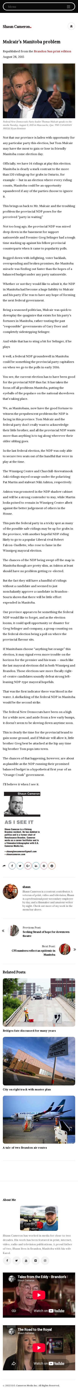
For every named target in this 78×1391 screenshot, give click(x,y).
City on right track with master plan (27, 1089)
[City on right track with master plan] (39, 1061)
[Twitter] (16, 1260)
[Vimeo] (35, 1260)
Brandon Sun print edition (52, 51)
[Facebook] (7, 1260)
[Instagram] (45, 1260)
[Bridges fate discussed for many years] (39, 1002)
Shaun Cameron (16, 26)
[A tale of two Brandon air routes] (39, 1120)
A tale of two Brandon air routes (25, 1147)
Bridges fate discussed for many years (29, 1030)
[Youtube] (26, 1260)
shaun (26, 887)
